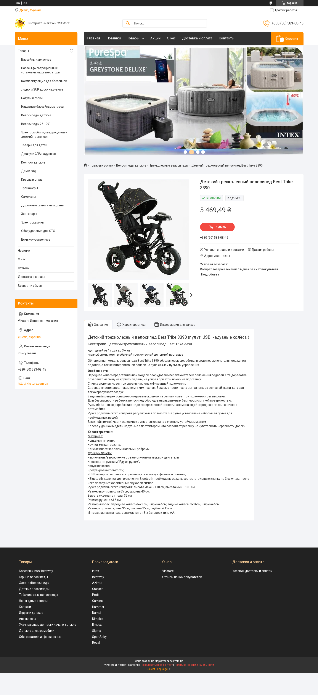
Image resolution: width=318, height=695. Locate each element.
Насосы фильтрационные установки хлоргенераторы (40, 70)
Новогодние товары (33, 601)
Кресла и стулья (32, 179)
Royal (96, 642)
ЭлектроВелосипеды (34, 583)
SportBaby (99, 636)
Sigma (96, 630)
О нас (171, 38)
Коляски (25, 607)
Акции (155, 38)
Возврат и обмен (30, 285)
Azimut (97, 583)
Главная (93, 38)
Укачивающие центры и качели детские (47, 624)
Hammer (98, 607)
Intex (95, 571)
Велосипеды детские (131, 165)
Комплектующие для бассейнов (44, 81)
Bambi (96, 612)
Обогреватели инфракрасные (40, 636)
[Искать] (128, 23)
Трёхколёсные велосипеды (168, 165)
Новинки (113, 38)
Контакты (226, 38)
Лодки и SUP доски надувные (42, 89)
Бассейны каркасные (36, 59)
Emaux (97, 624)
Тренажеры (29, 188)
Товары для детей (34, 145)
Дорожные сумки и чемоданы (42, 205)
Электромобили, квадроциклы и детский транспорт (44, 134)
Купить (221, 227)
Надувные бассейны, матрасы (42, 106)
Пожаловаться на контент (157, 664)
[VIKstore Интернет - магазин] (20, 23)
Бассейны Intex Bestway (36, 571)
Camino (97, 601)
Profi (95, 594)
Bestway (98, 577)
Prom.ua (178, 661)
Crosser (97, 589)
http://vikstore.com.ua (33, 383)
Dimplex (97, 618)
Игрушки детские (31, 612)
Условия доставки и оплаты (252, 571)
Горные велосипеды (33, 577)
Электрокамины (32, 222)
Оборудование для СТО (38, 231)
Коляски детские (33, 162)
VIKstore (168, 571)
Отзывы (23, 268)
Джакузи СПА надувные (38, 154)
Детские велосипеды (34, 589)
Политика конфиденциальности (194, 664)
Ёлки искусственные (35, 239)
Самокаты (28, 196)
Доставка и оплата (197, 38)
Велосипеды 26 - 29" (35, 124)
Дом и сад (28, 171)
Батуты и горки (32, 98)
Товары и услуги (101, 165)
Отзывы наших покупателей (182, 577)
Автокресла (27, 618)
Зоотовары (29, 213)
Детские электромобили (36, 630)
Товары (133, 38)
